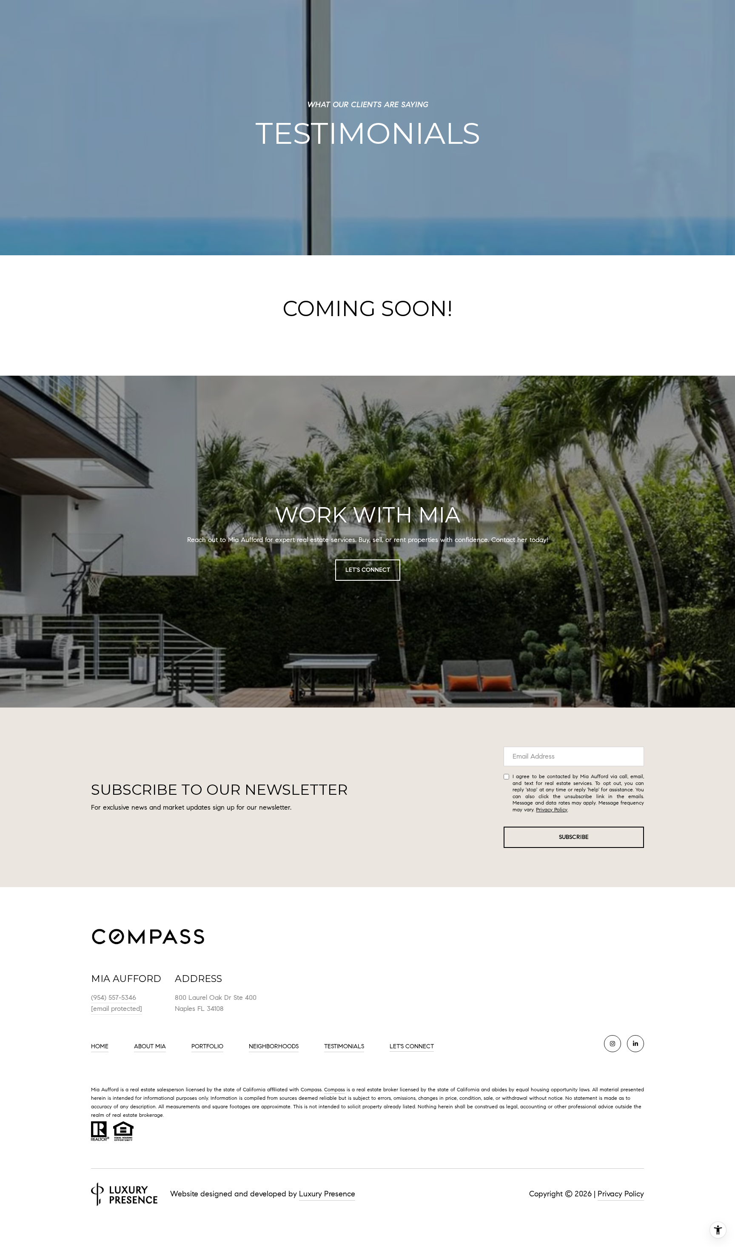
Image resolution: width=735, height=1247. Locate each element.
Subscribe (574, 837)
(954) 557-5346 (113, 997)
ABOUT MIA (150, 1046)
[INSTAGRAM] (612, 1043)
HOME (99, 1046)
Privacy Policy (551, 809)
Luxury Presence (327, 1193)
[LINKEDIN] (635, 1043)
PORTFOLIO (207, 1046)
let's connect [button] (367, 570)
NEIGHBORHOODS (274, 1046)
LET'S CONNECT (412, 1046)
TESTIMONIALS (344, 1046)
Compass (334, 1089)
